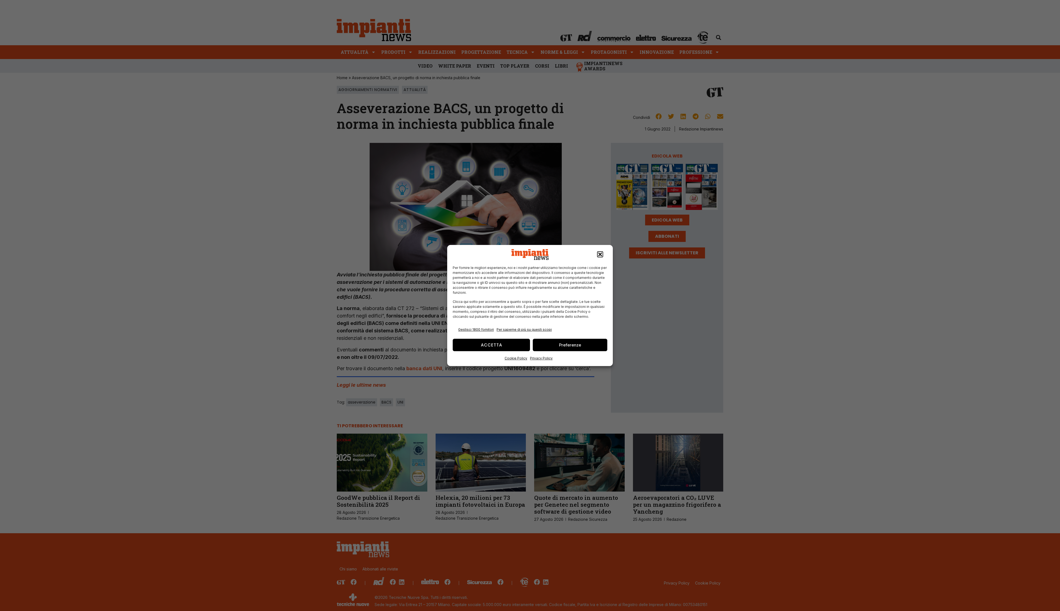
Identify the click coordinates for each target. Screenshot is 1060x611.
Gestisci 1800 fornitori (476, 329)
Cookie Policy (516, 358)
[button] (600, 254)
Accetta (491, 345)
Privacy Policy (541, 358)
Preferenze (570, 345)
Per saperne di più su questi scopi (524, 329)
